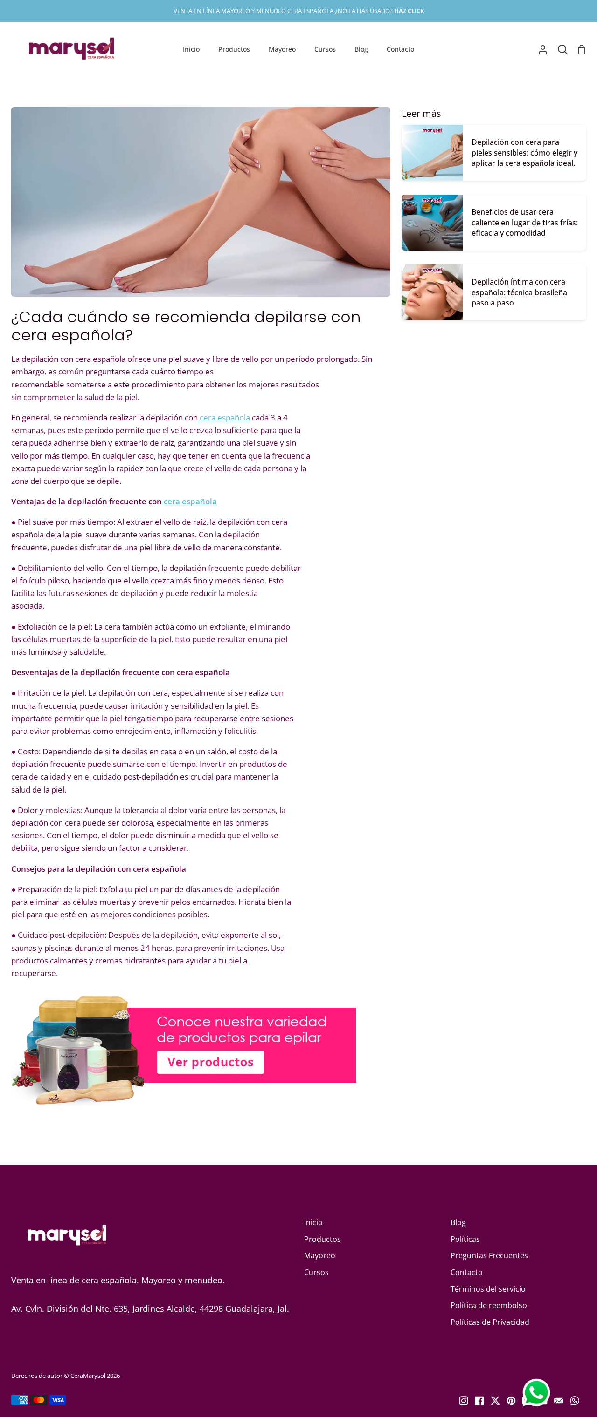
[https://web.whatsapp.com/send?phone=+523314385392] (574, 1400)
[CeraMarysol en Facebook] (479, 1400)
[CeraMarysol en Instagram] (463, 1400)
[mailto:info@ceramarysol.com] (558, 1400)
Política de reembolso (489, 1305)
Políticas (465, 1239)
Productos (322, 1239)
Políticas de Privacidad (490, 1322)
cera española (224, 417)
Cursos (316, 1272)
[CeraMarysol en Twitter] (495, 1400)
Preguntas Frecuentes (489, 1255)
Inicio (313, 1222)
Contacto (467, 1272)
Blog (458, 1222)
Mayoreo (319, 1255)
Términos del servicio (488, 1289)
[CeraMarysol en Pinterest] (511, 1400)
